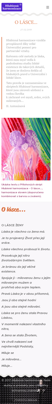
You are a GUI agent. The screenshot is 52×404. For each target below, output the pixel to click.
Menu (48, 7)
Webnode (32, 400)
